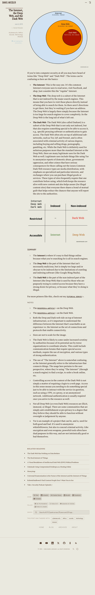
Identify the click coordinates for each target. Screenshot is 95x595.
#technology (19, 35)
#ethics (20, 32)
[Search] (73, 549)
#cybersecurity (13, 32)
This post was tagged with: (38, 518)
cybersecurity (56, 518)
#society (11, 35)
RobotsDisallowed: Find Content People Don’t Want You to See (50, 480)
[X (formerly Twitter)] (58, 543)
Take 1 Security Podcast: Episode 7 (39, 485)
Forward (38, 499)
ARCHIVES (63, 527)
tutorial (54, 522)
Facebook (77, 495)
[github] (64, 543)
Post (37, 495)
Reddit (68, 495)
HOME (41, 527)
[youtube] (46, 543)
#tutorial (20, 37)
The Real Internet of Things (37, 458)
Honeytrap (31, 471)
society (71, 518)
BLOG (51, 527)
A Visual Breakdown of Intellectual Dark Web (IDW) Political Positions (53, 462)
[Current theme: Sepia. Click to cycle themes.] (77, 549)
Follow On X (54, 503)
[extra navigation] (86, 2)
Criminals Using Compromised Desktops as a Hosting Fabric (49, 467)
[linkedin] (52, 543)
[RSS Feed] (76, 543)
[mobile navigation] (90, 2)
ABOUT (75, 527)
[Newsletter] (41, 543)
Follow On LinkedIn (41, 506)
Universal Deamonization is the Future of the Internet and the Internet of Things (57, 476)
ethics (64, 518)
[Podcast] (70, 543)
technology (79, 518)
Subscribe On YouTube (68, 503)
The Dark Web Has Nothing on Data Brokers (43, 453)
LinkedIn (45, 495)
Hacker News (56, 495)
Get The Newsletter (42, 503)
